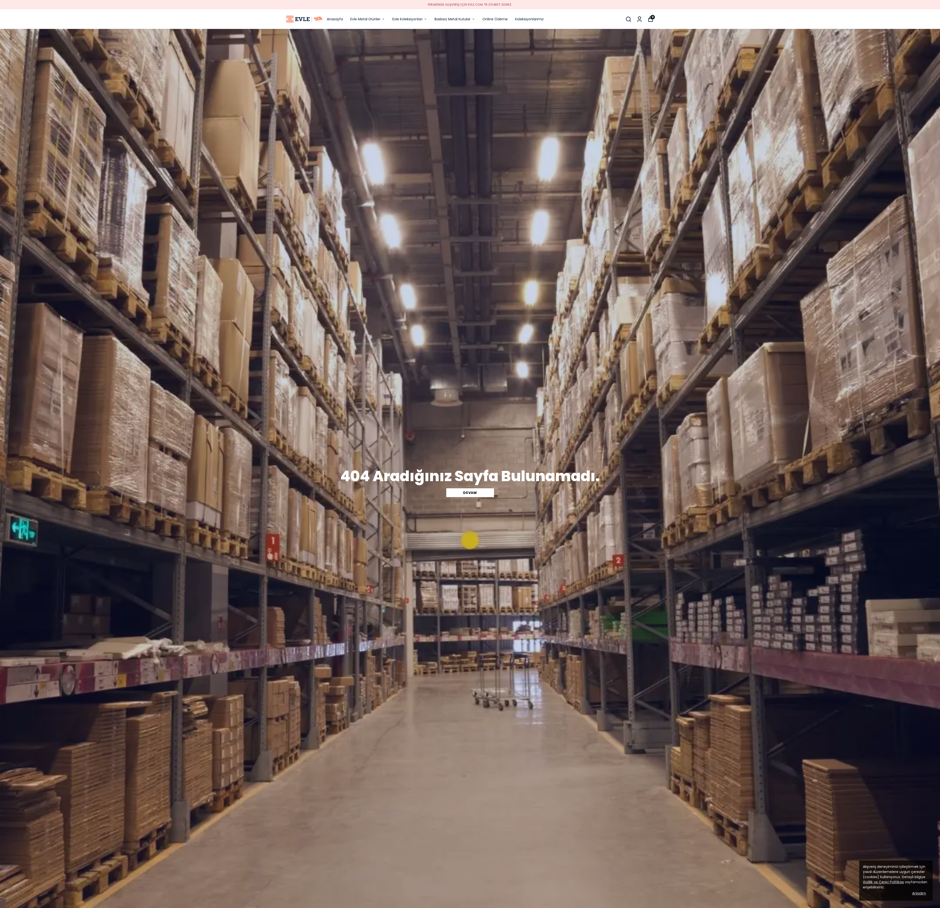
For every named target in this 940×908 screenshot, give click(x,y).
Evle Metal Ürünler (365, 19)
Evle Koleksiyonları (407, 19)
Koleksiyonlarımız (529, 19)
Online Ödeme (495, 19)
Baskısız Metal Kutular (452, 19)
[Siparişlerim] (639, 19)
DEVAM (470, 492)
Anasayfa (335, 19)
